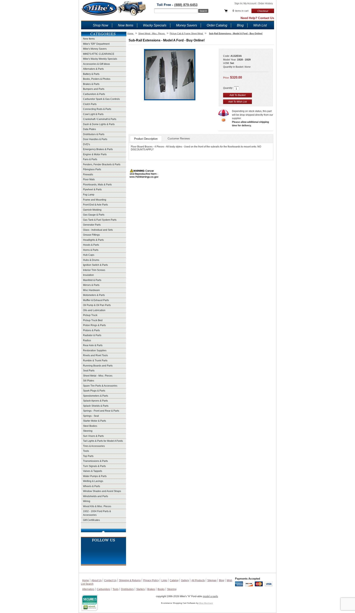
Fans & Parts (90, 159)
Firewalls (88, 174)
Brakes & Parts (91, 84)
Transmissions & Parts (95, 461)
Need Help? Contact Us (257, 18)
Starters (140, 589)
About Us (96, 580)
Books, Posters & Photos (96, 79)
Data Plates (89, 129)
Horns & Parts (90, 250)
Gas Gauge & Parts (93, 214)
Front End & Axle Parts (95, 204)
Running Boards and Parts (98, 365)
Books (161, 589)
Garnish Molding (92, 209)
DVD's (86, 144)
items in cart (240, 10)
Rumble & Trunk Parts (95, 360)
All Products (198, 580)
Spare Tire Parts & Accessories (100, 385)
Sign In (238, 3)
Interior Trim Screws (94, 270)
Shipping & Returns (130, 580)
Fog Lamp (88, 194)
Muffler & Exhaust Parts (96, 300)
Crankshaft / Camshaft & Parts (99, 119)
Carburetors (103, 589)
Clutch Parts (90, 104)
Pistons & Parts (91, 330)
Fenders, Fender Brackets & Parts (101, 164)
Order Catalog (217, 25)
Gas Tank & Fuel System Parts (99, 219)
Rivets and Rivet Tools (95, 355)
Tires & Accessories (94, 446)
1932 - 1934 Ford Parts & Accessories (97, 513)
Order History (265, 3)
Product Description (146, 138)
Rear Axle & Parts (93, 345)
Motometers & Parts (94, 295)
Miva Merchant (206, 603)
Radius (87, 340)
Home (85, 580)
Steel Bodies (90, 426)
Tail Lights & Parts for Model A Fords (103, 440)
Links (164, 580)
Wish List (260, 25)
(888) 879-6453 (185, 5)
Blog (240, 25)
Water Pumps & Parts (95, 476)
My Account (250, 3)
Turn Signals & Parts (94, 466)
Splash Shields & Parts (95, 405)
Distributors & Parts (93, 134)
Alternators (88, 589)
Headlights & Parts (93, 240)
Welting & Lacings (93, 481)
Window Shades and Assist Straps (102, 491)
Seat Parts (89, 370)
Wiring (86, 501)
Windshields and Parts (95, 496)
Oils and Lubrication (94, 310)
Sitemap (212, 580)
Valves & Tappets (92, 471)
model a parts (210, 596)
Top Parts (88, 456)
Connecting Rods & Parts (97, 109)
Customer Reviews (179, 138)
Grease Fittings (91, 234)
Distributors (127, 589)
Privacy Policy (151, 580)
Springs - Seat (91, 415)
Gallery (185, 580)
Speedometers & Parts (95, 395)
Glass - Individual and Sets (98, 229)
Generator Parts (92, 224)
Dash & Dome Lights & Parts (99, 124)
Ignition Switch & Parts (95, 265)
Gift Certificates (91, 520)
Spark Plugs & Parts (94, 390)
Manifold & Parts (92, 280)
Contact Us (110, 580)
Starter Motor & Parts (94, 420)
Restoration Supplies (94, 350)
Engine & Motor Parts (95, 154)
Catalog (174, 580)
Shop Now (100, 25)
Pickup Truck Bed (93, 320)
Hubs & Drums (91, 260)
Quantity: (228, 88)
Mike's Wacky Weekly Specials (100, 58)
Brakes (151, 589)
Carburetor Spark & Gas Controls (101, 99)
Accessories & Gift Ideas (96, 64)
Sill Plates (88, 380)
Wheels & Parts (91, 486)
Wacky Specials (154, 25)
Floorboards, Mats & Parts (97, 184)
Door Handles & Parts (95, 139)
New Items (125, 25)
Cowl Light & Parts (93, 114)
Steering (87, 430)
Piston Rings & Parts (94, 325)
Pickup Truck (90, 315)
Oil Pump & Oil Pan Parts (97, 305)
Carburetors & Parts (94, 94)
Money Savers (186, 25)
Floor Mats (89, 179)
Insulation (88, 275)
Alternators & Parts (93, 68)
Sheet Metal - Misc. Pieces (97, 375)
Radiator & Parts (92, 335)
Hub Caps (88, 254)
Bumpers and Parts (93, 89)
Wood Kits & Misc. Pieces (97, 506)
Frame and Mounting (94, 199)
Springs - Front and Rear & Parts (101, 410)
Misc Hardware (91, 290)
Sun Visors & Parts (93, 436)
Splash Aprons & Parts (95, 400)
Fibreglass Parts (92, 169)
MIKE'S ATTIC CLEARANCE (98, 54)
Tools (86, 451)
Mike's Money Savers (95, 48)
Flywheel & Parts (92, 189)
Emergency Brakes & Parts (98, 149)
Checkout (262, 11)
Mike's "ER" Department (96, 43)
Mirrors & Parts (91, 285)
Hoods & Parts (91, 244)
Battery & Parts (91, 74)
